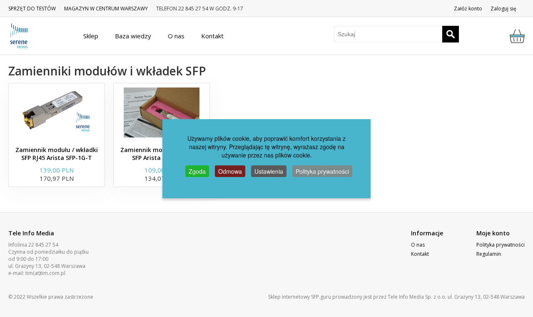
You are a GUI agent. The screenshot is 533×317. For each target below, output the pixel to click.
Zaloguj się (503, 8)
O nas (418, 244)
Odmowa (230, 171)
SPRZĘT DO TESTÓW (32, 8)
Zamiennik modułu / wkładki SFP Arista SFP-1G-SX (161, 154)
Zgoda (197, 171)
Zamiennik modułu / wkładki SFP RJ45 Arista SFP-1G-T (56, 154)
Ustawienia (268, 171)
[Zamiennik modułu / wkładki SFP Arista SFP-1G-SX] (161, 112)
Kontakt (420, 253)
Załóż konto (468, 8)
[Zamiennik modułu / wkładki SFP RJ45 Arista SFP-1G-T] (56, 112)
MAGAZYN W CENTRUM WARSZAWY (106, 8)
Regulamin (488, 253)
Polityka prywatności (500, 244)
